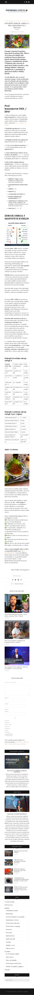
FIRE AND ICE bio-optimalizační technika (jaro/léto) (20, 861)
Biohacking (9, 913)
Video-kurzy (10, 957)
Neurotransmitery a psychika (15, 917)
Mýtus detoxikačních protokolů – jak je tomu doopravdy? (20, 870)
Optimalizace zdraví (12, 920)
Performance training (13, 926)
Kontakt (7, 969)
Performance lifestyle (13, 21)
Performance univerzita (13, 963)
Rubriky (7, 908)
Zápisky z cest (10, 945)
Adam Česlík (19, 583)
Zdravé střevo (10, 948)
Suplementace (10, 936)
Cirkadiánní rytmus (12, 910)
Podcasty (9, 929)
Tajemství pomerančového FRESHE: (21, 851)
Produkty (7, 951)
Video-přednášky (11, 960)
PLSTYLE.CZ (9, 905)
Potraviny (25, 21)
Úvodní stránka (9, 902)
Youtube (8, 942)
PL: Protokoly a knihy (12, 954)
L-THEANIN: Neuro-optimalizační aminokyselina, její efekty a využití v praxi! (21, 879)
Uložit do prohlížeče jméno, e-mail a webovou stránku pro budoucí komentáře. (8, 726)
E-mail (7, 704)
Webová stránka (6, 710)
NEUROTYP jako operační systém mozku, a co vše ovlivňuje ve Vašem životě (20, 888)
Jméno (6, 698)
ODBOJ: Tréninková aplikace (15, 966)
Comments (17, 576)
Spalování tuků (10, 939)
